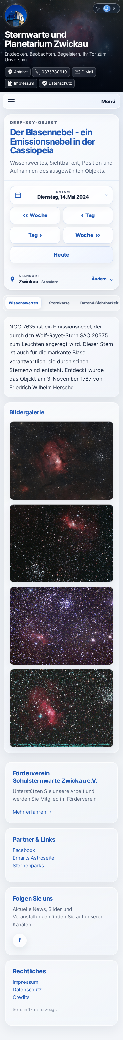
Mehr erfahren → (32, 812)
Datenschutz (60, 83)
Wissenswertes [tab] (23, 303)
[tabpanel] (61, 357)
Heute (61, 254)
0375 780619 (54, 71)
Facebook (24, 850)
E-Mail (87, 71)
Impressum (24, 83)
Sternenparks (28, 865)
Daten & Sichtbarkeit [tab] (99, 303)
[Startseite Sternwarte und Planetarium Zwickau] (16, 15)
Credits (21, 997)
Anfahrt (21, 71)
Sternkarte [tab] (59, 303)
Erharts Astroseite (33, 858)
